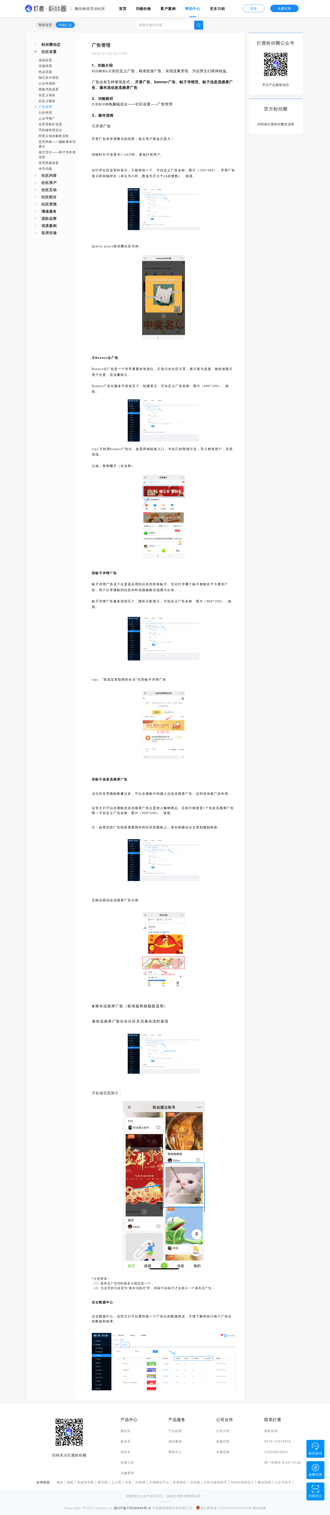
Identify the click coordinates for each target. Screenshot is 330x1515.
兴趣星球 (127, 1473)
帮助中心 (192, 8)
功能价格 (143, 8)
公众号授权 (47, 83)
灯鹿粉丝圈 (100, 104)
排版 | (129, 1482)
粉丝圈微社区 (102, 71)
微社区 (126, 1431)
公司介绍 (223, 1431)
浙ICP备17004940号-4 (132, 1508)
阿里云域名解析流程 (54, 136)
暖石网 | (103, 1482)
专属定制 (223, 1452)
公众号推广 (47, 118)
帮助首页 (45, 25)
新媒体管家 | (86, 1482)
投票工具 (127, 1462)
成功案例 (175, 1441)
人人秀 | (117, 1482)
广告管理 (45, 107)
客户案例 (168, 8)
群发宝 (126, 1441)
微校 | (60, 1482)
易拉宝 (126, 1452)
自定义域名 (47, 95)
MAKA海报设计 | (243, 1482)
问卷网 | (141, 1482)
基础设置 (45, 60)
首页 (123, 8)
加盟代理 (223, 1441)
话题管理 (45, 66)
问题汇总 (65, 25)
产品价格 (175, 1431)
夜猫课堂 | (180, 1482)
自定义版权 (47, 101)
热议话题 (45, 72)
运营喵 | (195, 1482)
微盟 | (71, 1482)
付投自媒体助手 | (216, 1482)
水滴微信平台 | (160, 1482)
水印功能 (45, 168)
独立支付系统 (49, 77)
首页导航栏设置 (50, 124)
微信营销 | (264, 1482)
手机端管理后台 (50, 130)
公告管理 (45, 112)
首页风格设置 (49, 163)
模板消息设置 (49, 89)
